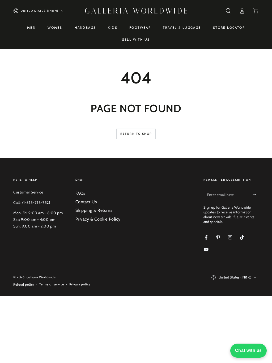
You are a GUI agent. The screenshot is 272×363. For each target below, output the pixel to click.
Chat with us (248, 350)
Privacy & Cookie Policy (98, 219)
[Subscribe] (256, 195)
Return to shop (136, 134)
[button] (228, 11)
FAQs (80, 193)
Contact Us (86, 201)
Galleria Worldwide (41, 277)
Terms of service (51, 284)
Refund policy (23, 284)
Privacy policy (79, 284)
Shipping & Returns (94, 210)
